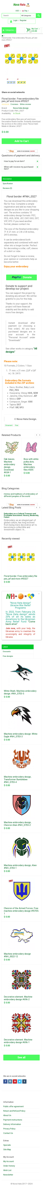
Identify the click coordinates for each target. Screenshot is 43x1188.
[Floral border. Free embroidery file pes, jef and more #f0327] (11, 82)
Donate (27, 277)
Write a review (25, 104)
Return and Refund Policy (14, 1111)
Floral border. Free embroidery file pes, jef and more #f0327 (20, 577)
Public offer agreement (13, 1106)
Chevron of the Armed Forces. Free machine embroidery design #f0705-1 (21, 911)
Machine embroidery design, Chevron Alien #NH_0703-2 (17, 823)
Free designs (8, 656)
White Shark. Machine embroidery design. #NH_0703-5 (20, 692)
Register (23, 20)
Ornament (8, 425)
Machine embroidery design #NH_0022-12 (17, 955)
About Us (7, 1115)
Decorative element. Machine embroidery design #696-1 (18, 1041)
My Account (8, 1161)
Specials (7, 1145)
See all (21, 1057)
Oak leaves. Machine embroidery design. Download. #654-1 (9, 466)
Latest (5, 647)
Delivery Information (12, 1124)
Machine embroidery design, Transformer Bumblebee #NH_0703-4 (17, 779)
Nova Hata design (21, 108)
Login (15, 20)
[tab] (21, 161)
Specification (8, 183)
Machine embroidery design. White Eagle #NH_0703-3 (20, 735)
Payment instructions (12, 1120)
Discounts (7, 651)
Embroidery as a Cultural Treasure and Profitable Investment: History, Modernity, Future (21, 515)
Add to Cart (22, 141)
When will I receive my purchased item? (18, 168)
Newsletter (8, 1175)
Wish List (7, 1170)
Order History (9, 1166)
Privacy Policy (9, 1129)
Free (16, 425)
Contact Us (8, 1133)
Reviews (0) (7, 188)
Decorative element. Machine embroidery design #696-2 (18, 998)
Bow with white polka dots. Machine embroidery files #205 (31, 464)
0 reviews (14, 104)
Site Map (7, 1149)
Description (7, 179)
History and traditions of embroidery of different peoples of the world (21, 495)
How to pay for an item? (14, 161)
